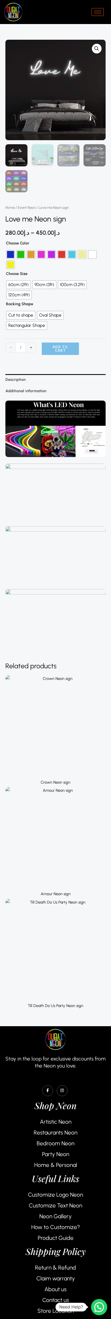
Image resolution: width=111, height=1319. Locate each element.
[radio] (10, 254)
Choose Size (16, 273)
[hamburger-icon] (98, 12)
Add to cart (60, 349)
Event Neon (27, 207)
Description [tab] (15, 379)
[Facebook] (47, 1090)
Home (10, 207)
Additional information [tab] (25, 390)
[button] (97, 48)
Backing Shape (19, 303)
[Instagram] (62, 1090)
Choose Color (17, 243)
